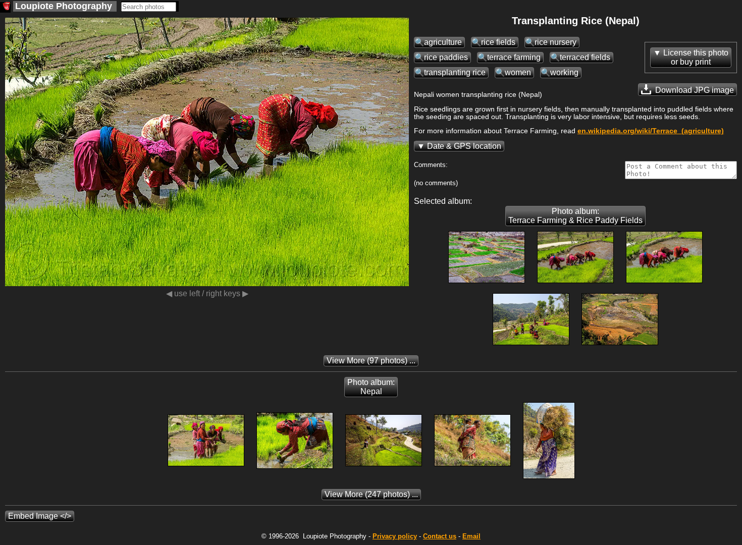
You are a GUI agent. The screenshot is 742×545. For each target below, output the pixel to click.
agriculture (443, 42)
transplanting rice (455, 72)
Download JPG (693, 90)
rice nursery (555, 42)
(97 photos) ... (371, 360)
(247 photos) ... (371, 494)
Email (471, 536)
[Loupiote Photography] (5, 7)
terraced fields (585, 57)
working (564, 72)
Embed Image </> (39, 516)
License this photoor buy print (695, 57)
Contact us (439, 536)
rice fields (498, 42)
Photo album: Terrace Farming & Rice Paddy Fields (575, 216)
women (518, 72)
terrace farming (514, 57)
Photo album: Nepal (371, 387)
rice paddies (446, 57)
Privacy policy (395, 536)
